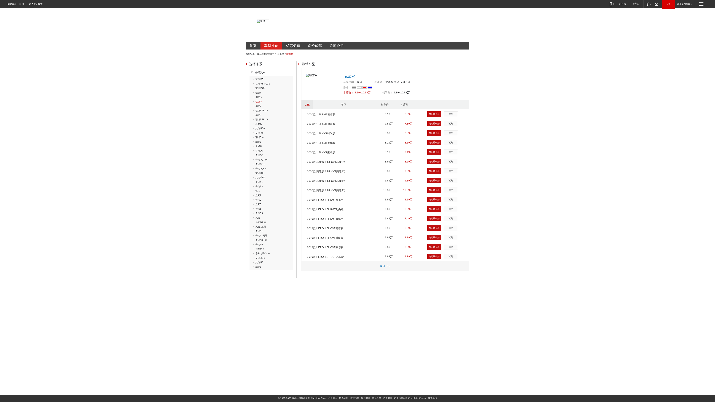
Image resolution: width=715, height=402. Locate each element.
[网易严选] (636, 4)
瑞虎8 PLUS (261, 119)
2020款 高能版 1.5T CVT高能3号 (326, 180)
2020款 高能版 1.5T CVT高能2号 (326, 171)
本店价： (348, 92)
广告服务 (387, 398)
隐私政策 (376, 398)
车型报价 (271, 46)
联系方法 (343, 398)
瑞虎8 (258, 115)
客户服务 (365, 398)
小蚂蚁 (258, 124)
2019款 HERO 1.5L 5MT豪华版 (325, 218)
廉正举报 (432, 398)
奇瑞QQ (259, 155)
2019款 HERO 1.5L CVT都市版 (325, 228)
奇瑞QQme (260, 168)
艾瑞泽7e (260, 258)
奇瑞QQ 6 (260, 164)
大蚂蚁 (258, 146)
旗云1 (258, 195)
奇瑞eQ (259, 150)
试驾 (451, 114)
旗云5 (258, 209)
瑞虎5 (258, 267)
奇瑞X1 (259, 182)
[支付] (648, 4)
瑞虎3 (258, 92)
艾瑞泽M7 (260, 177)
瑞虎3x (258, 97)
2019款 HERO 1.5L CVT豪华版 (325, 247)
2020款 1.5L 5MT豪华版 (321, 142)
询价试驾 (315, 46)
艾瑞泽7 (259, 262)
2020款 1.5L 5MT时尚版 (321, 123)
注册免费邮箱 (683, 4)
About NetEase (318, 398)
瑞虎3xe (259, 137)
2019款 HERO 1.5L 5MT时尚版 (325, 209)
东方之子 (259, 249)
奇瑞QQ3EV (261, 159)
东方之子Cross (262, 253)
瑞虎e (258, 142)
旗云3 (258, 204)
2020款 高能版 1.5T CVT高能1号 (326, 161)
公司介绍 (337, 46)
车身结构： (349, 82)
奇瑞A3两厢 (261, 235)
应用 (21, 4)
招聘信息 (354, 398)
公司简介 (332, 398)
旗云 (257, 191)
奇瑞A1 (259, 231)
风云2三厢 (260, 226)
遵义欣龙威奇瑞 (265, 53)
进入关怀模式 (35, 4)
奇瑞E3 (259, 186)
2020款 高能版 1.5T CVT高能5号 (326, 190)
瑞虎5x (258, 101)
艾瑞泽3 (259, 173)
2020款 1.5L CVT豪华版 (321, 152)
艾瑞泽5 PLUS (262, 83)
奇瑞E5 (259, 213)
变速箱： (379, 82)
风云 (257, 217)
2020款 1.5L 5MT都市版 (321, 114)
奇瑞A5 (259, 244)
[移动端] (612, 4)
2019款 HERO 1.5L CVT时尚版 (325, 237)
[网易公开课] (623, 4)
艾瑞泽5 (259, 79)
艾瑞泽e (259, 133)
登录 (668, 4)
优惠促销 (293, 46)
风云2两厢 (260, 222)
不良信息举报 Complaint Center (410, 398)
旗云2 (258, 200)
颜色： (347, 87)
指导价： (387, 92)
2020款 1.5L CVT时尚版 (321, 133)
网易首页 (11, 4)
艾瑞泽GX (260, 88)
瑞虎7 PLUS (261, 110)
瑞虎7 (258, 106)
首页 (253, 46)
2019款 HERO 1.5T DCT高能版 (325, 256)
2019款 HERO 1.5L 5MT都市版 (325, 199)
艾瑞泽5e (260, 128)
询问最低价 (434, 114)
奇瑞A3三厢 (261, 240)
